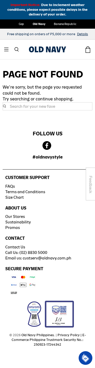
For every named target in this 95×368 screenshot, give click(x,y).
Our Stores (15, 216)
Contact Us (15, 247)
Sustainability (18, 222)
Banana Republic (65, 23)
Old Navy (39, 23)
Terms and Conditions (25, 192)
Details (82, 34)
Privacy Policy (69, 335)
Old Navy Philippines (37, 335)
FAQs (10, 186)
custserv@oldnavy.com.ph (47, 258)
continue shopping (54, 98)
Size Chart (14, 197)
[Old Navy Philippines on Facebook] (46, 145)
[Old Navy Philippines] (47, 49)
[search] (47, 106)
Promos (12, 227)
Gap (21, 23)
